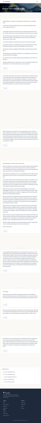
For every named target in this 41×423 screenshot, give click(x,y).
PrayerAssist (23, 402)
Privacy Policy (5, 413)
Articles (22, 406)
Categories (5, 406)
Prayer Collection (6, 404)
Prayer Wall (23, 404)
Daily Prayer (5, 408)
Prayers (6, 6)
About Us (4, 411)
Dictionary (22, 408)
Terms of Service (6, 415)
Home (3, 6)
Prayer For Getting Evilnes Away (9, 374)
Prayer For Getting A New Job (9, 379)
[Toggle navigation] (37, 1)
